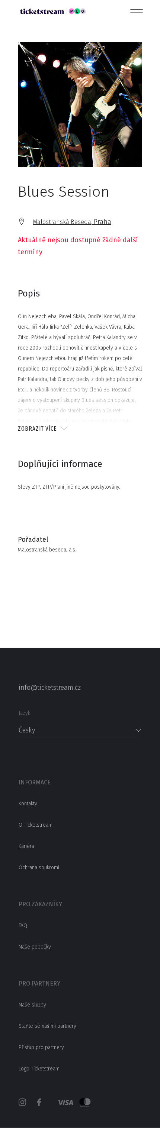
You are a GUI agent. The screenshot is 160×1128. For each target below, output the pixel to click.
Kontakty (28, 803)
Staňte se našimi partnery (47, 1026)
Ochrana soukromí (39, 867)
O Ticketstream (35, 825)
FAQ (23, 925)
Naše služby (32, 1005)
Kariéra (26, 846)
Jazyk (24, 713)
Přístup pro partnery (41, 1047)
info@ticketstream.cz (50, 687)
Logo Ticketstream (39, 1069)
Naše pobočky (35, 947)
